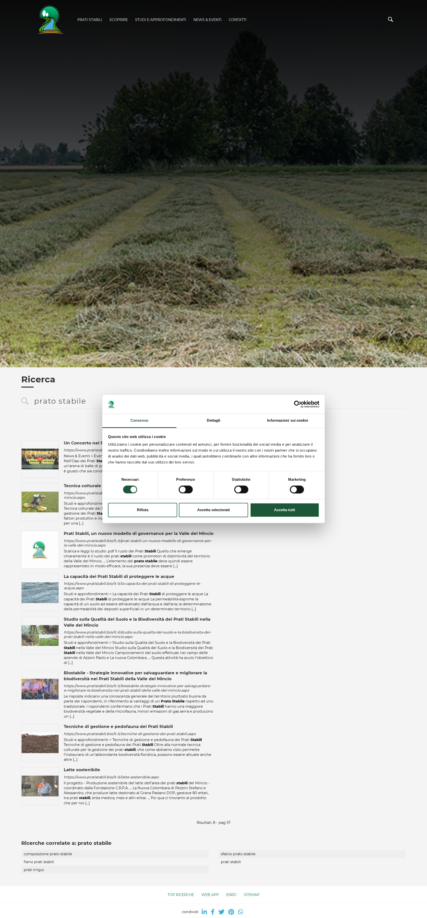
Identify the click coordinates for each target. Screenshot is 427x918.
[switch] (186, 490)
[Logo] (50, 20)
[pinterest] (231, 912)
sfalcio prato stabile (238, 854)
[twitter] (221, 912)
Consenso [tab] (139, 420)
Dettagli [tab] (213, 420)
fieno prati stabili (39, 862)
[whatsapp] (240, 912)
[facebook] (212, 912)
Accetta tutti (284, 510)
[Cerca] (390, 20)
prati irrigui (34, 870)
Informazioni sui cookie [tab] (287, 420)
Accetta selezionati (213, 510)
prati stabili (231, 862)
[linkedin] (204, 912)
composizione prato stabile (48, 854)
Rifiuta (142, 510)
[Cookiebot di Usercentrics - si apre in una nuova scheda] (297, 404)
